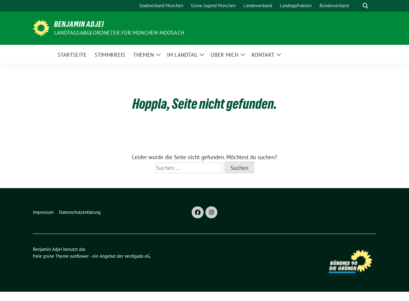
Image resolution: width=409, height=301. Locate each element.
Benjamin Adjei (79, 24)
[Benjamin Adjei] (41, 27)
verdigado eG (137, 256)
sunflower (79, 256)
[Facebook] (198, 212)
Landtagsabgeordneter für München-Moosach (119, 32)
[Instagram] (211, 212)
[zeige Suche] (365, 6)
